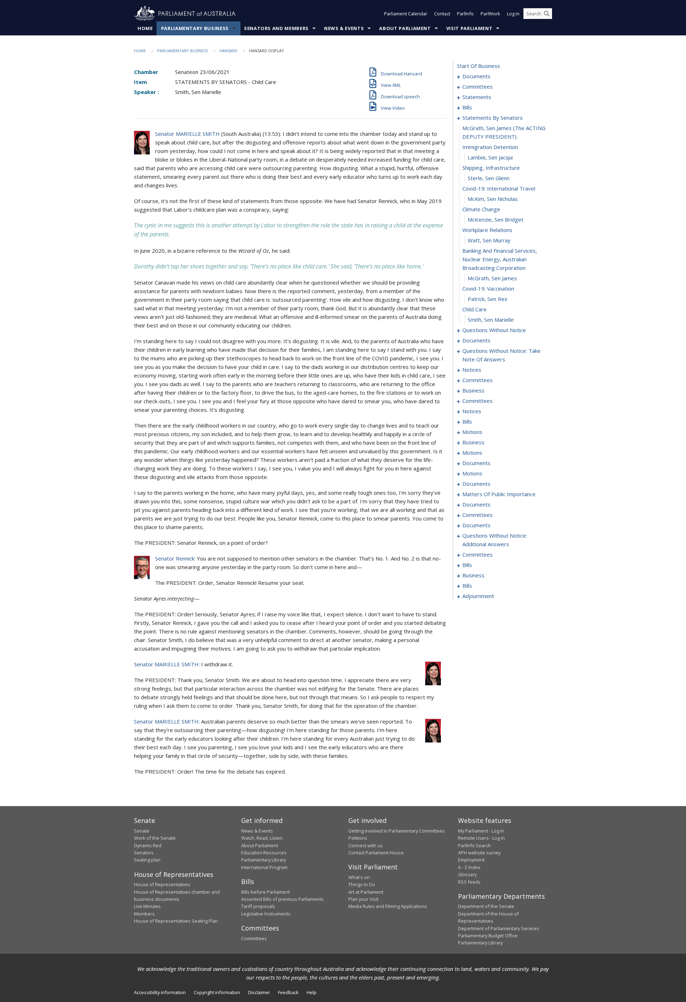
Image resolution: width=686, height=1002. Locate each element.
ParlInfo (465, 13)
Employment (471, 860)
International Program (264, 867)
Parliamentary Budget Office (488, 935)
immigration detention (490, 146)
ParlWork (490, 13)
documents (476, 76)
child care (474, 309)
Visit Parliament (469, 28)
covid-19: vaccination (488, 288)
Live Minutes (147, 906)
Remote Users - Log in (481, 838)
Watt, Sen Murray (489, 240)
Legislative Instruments (265, 913)
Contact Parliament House (376, 852)
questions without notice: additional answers (494, 540)
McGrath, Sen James (492, 278)
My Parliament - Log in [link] (481, 831)
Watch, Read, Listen (262, 838)
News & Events (344, 28)
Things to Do (361, 884)
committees (477, 86)
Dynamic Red (147, 845)
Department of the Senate (486, 906)
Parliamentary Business (195, 28)
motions (472, 431)
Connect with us (365, 845)
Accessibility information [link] (160, 992)
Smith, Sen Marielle (491, 319)
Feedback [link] (288, 992)
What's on (359, 877)
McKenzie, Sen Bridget (495, 219)
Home (145, 28)
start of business (478, 65)
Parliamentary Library (263, 860)
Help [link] (312, 992)
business (473, 390)
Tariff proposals (258, 906)
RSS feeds (469, 882)
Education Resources (264, 852)
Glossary (467, 874)
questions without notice (494, 330)
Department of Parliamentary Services (498, 928)
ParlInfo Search (474, 845)
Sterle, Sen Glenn (488, 178)
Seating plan (147, 860)
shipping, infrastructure (491, 167)
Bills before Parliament (265, 892)
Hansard (228, 50)
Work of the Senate (155, 838)
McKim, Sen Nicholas (493, 198)
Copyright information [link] (217, 992)
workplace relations (487, 229)
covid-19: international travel (498, 188)
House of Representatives (162, 884)
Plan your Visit (363, 899)
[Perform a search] (546, 13)
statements (476, 96)
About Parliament (405, 28)
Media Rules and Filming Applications (387, 906)
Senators (144, 852)
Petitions (357, 838)
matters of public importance (499, 494)
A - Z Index (469, 867)
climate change (481, 209)
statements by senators (492, 117)
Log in (513, 13)
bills (467, 107)
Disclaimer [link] (259, 992)
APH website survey (479, 852)
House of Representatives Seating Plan (176, 921)
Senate (141, 831)
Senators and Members (276, 28)
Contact (442, 13)
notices (471, 369)
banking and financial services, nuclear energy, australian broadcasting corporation (499, 259)
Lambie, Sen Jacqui (490, 157)
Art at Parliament (365, 892)
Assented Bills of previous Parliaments (282, 899)
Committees (254, 938)
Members (144, 913)
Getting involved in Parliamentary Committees (396, 831)
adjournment (478, 595)
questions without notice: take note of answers (501, 355)
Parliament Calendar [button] (405, 13)
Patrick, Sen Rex (487, 298)
